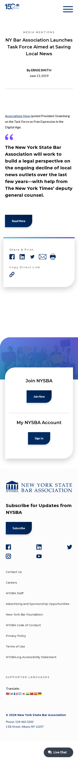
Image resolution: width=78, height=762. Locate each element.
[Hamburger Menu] (68, 10)
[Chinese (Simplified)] (31, 693)
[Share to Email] (42, 256)
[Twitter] (69, 547)
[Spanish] (35, 693)
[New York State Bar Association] (12, 9)
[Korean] (11, 693)
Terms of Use (15, 646)
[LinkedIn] (39, 547)
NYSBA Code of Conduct (23, 625)
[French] (15, 693)
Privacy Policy (16, 636)
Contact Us (14, 572)
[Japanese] (23, 693)
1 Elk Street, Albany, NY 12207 (25, 726)
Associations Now (17, 116)
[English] (7, 693)
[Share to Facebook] (12, 256)
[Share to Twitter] (32, 256)
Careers (11, 582)
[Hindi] (27, 693)
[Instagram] (8, 556)
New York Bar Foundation (24, 614)
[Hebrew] (19, 693)
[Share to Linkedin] (22, 256)
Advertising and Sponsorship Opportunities (37, 604)
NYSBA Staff (14, 593)
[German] (39, 693)
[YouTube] (39, 556)
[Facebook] (8, 547)
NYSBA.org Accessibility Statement (31, 657)
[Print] (52, 256)
